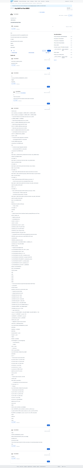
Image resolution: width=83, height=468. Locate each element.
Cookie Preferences (43, 466)
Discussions (34, 3)
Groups (28, 1)
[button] (69, 15)
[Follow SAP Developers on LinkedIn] (65, 466)
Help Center (43, 1)
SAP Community (12, 3)
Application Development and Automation (27, 3)
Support (38, 466)
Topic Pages (47, 1)
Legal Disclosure (29, 466)
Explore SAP (67, 1)
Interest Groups (19, 3)
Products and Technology (22, 1)
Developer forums (33, 5)
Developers (32, 1)
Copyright (25, 466)
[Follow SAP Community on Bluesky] (62, 466)
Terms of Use (21, 466)
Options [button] (71, 8)
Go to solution (42, 12)
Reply (48, 68)
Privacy (18, 466)
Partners (36, 1)
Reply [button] (49, 50)
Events (39, 1)
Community (16, 1)
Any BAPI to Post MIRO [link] (39, 3)
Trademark (34, 466)
